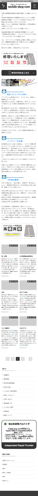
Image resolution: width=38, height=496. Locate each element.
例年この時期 (6, 473)
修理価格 (6, 379)
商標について (8, 415)
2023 (3, 468)
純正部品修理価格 (9, 383)
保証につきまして (9, 395)
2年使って (5, 481)
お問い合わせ (8, 399)
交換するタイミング (8, 460)
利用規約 (6, 411)
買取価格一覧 (8, 403)
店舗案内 (6, 375)
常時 (3, 476)
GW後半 (4, 464)
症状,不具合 (7, 387)
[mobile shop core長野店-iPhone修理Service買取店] (19, 6)
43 (30, 359)
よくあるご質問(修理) (10, 391)
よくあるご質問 (8, 407)
